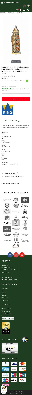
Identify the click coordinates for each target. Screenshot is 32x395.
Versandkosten (6, 313)
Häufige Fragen (6, 309)
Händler (4, 295)
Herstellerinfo (12, 173)
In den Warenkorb (15, 99)
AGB (3, 290)
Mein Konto (5, 316)
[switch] (3, 392)
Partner (4, 293)
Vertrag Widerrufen (8, 318)
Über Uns (4, 288)
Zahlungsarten (6, 311)
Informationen (10, 284)
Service (6, 305)
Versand (26, 89)
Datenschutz (5, 298)
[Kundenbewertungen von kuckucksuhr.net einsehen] (10, 349)
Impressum (5, 300)
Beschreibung (12, 120)
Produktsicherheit (14, 176)
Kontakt (6, 261)
